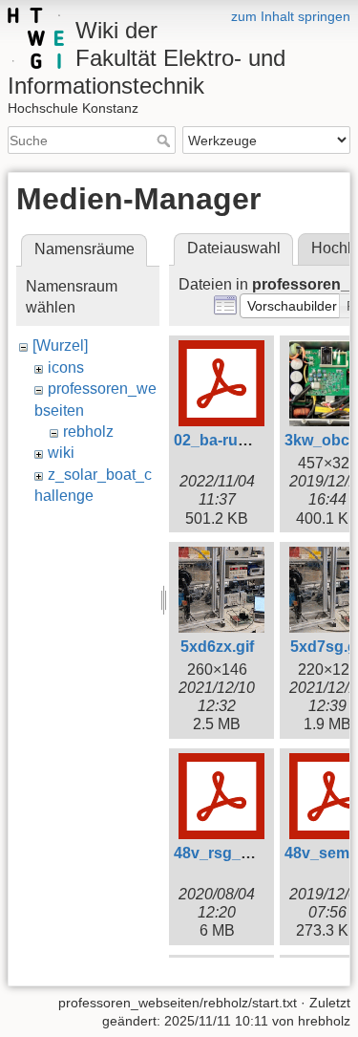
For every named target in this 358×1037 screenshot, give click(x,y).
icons (66, 367)
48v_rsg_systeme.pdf (251, 853)
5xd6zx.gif (217, 646)
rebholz (88, 431)
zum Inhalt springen (290, 16)
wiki (61, 452)
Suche (166, 140)
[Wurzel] (60, 345)
